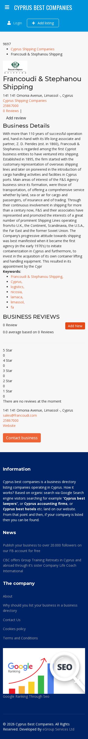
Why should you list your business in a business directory (40, 608)
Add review (16, 118)
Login (17, 23)
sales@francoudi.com (20, 415)
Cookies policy (14, 628)
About (7, 596)
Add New (75, 326)
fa (12, 307)
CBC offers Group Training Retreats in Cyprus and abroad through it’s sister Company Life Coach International (42, 565)
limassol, (18, 302)
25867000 (11, 105)
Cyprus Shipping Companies (33, 49)
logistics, (18, 286)
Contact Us (12, 619)
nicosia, (17, 292)
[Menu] (7, 7)
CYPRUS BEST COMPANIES (43, 7)
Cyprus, (17, 281)
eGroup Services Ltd (58, 729)
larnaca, (17, 297)
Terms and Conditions (20, 638)
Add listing (45, 23)
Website (9, 425)
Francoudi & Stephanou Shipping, (37, 276)
